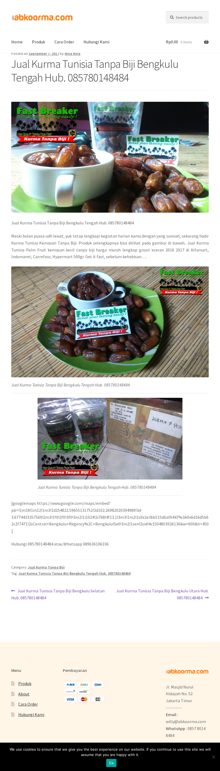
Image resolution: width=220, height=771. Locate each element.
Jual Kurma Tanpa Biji (46, 567)
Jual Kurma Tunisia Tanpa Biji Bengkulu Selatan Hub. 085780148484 (58, 594)
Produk (38, 41)
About (24, 694)
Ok (111, 763)
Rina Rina (72, 53)
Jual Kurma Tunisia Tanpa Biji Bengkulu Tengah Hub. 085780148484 (74, 573)
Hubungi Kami (96, 41)
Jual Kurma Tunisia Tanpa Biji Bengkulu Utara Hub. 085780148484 (162, 594)
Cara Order (64, 41)
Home (17, 41)
